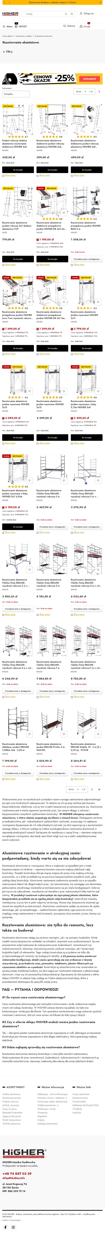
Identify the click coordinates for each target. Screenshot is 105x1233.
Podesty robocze (10, 1101)
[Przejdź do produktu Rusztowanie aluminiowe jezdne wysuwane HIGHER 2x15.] (52, 380)
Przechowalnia (79, 1101)
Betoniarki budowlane (12, 1112)
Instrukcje (76, 1112)
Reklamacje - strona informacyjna (52, 1094)
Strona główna (7, 36)
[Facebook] (5, 1227)
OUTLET (23, 26)
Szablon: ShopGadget (11, 1220)
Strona (78, 91)
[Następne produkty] (92, 789)
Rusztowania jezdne (11, 1097)
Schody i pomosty (10, 1105)
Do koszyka (18, 170)
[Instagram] (13, 1227)
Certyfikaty (77, 1109)
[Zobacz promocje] (52, 78)
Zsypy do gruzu (9, 1109)
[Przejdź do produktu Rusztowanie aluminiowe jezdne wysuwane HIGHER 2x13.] (18, 380)
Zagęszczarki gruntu (11, 1116)
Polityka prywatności (47, 1105)
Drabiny (41, 1120)
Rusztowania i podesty (24, 36)
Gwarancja (42, 1112)
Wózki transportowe (11, 1120)
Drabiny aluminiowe (11, 1094)
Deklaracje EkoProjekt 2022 (85, 1105)
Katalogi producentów (47, 1123)
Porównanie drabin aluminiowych (52, 1101)
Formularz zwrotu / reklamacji (51, 1097)
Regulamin (42, 1116)
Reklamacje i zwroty (46, 1109)
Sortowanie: (7, 88)
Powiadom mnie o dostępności (86, 259)
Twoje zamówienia (80, 1094)
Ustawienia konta (80, 1097)
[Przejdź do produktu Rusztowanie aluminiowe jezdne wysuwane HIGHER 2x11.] (87, 290)
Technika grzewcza (11, 1123)
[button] (100, 2)
